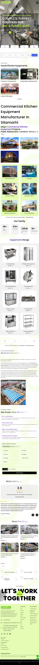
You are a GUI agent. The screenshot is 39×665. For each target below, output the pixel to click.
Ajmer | (9, 658)
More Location (23, 660)
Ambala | (22, 658)
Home (21, 612)
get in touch (4, 36)
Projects (21, 617)
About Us (22, 614)
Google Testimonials (19, 500)
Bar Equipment (28, 312)
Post (21, 628)
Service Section (4, 649)
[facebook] (2, 637)
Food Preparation (28, 290)
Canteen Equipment (5, 644)
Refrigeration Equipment (28, 267)
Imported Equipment (10, 290)
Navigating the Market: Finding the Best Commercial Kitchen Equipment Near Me (9, 541)
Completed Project (29, 221)
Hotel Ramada (29, 149)
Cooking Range (10, 267)
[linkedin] (4, 637)
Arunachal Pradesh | (13, 660)
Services (22, 616)
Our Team (22, 623)
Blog (21, 625)
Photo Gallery (23, 621)
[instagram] (7, 637)
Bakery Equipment (10, 335)
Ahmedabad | (5, 658)
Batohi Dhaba (9, 149)
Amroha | (2, 660)
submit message (19, 476)
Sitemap (22, 630)
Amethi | (32, 658)
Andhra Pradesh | (7, 660)
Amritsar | (35, 658)
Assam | (18, 660)
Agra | (2, 658)
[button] (37, 3)
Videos (21, 619)
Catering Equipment (5, 652)
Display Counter (10, 312)
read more (10, 269)
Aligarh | (12, 658)
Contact (22, 632)
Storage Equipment (29, 335)
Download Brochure (30, 349)
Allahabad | (16, 658)
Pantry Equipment (4, 651)
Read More (19, 102)
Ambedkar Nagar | (27, 658)
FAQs (21, 626)
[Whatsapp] (37, 656)
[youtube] (10, 637)
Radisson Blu (10, 162)
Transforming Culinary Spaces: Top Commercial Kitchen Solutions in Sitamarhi (28, 559)
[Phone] (37, 659)
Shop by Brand (22, 349)
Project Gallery (21, 221)
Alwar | (19, 658)
